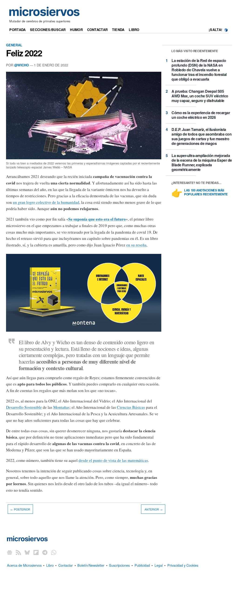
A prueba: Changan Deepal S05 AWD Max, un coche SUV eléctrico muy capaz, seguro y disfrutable (200, 96)
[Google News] (9, 552)
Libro (134, 29)
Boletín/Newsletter (90, 565)
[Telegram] (44, 552)
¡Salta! (215, 29)
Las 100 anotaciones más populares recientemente (206, 192)
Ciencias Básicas (131, 407)
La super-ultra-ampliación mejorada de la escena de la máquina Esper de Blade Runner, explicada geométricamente (202, 162)
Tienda (118, 29)
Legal (159, 565)
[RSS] (18, 552)
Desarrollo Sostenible (24, 407)
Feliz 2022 (24, 53)
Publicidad (142, 565)
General (14, 45)
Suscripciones (119, 565)
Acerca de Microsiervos (24, 565)
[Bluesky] (27, 552)
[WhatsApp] (53, 552)
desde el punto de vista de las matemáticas (113, 460)
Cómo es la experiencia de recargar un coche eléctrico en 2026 (201, 115)
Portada (17, 29)
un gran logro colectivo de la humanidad (46, 202)
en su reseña (136, 245)
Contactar (97, 29)
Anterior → (153, 509)
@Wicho (21, 65)
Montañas (61, 407)
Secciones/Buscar (48, 29)
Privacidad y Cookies (182, 565)
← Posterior (20, 509)
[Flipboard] (36, 552)
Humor (76, 29)
